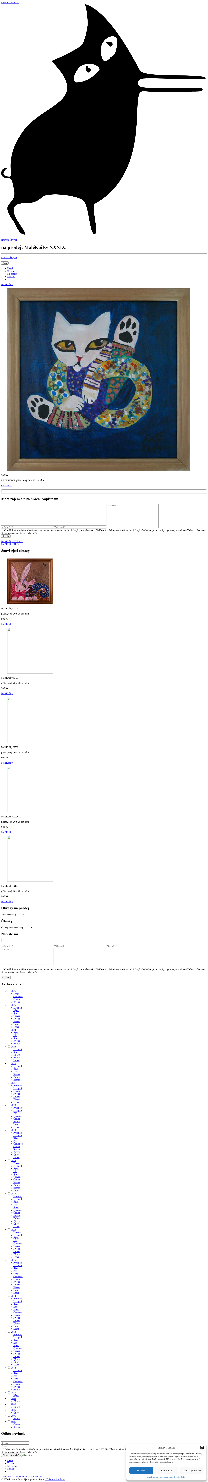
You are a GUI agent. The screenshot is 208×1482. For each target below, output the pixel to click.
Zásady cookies (153, 1477)
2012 (13, 1367)
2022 (13, 1063)
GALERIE (6, 485)
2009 (13, 1398)
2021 (13, 1083)
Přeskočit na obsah (10, 2)
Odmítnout (166, 1470)
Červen (16, 999)
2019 (13, 1130)
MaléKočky (7, 284)
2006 (13, 1404)
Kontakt (11, 276)
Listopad (17, 1007)
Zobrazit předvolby (191, 1470)
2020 (13, 1105)
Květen (16, 1002)
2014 (13, 1296)
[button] (201, 1447)
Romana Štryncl (9, 257)
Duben (16, 1055)
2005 (13, 1410)
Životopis (11, 271)
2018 (13, 1160)
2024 (13, 1030)
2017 (13, 1193)
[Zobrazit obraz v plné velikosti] (98, 470)
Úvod (10, 268)
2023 (13, 1046)
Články (4, 927)
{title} (183, 1477)
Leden (16, 1027)
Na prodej (12, 273)
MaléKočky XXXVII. (12, 541)
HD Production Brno (55, 1479)
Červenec (18, 996)
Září (15, 1035)
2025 (13, 1005)
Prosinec (17, 1085)
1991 (13, 1421)
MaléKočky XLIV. (10, 544)
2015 (13, 1260)
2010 (13, 1392)
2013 (13, 1331)
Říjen (16, 1010)
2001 (13, 1415)
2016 (13, 1229)
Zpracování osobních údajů (170, 1477)
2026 (13, 991)
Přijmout (141, 1470)
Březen (16, 1021)
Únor (15, 1024)
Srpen (16, 993)
